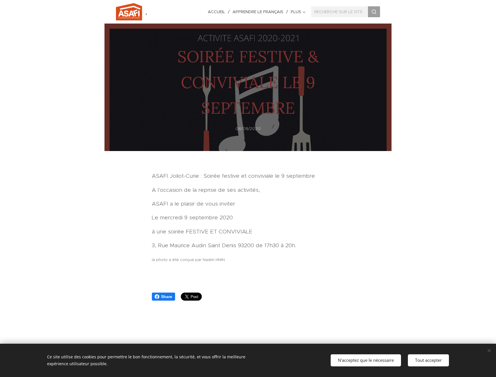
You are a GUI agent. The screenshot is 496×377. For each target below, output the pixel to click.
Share (166, 296)
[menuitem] (218, 12)
